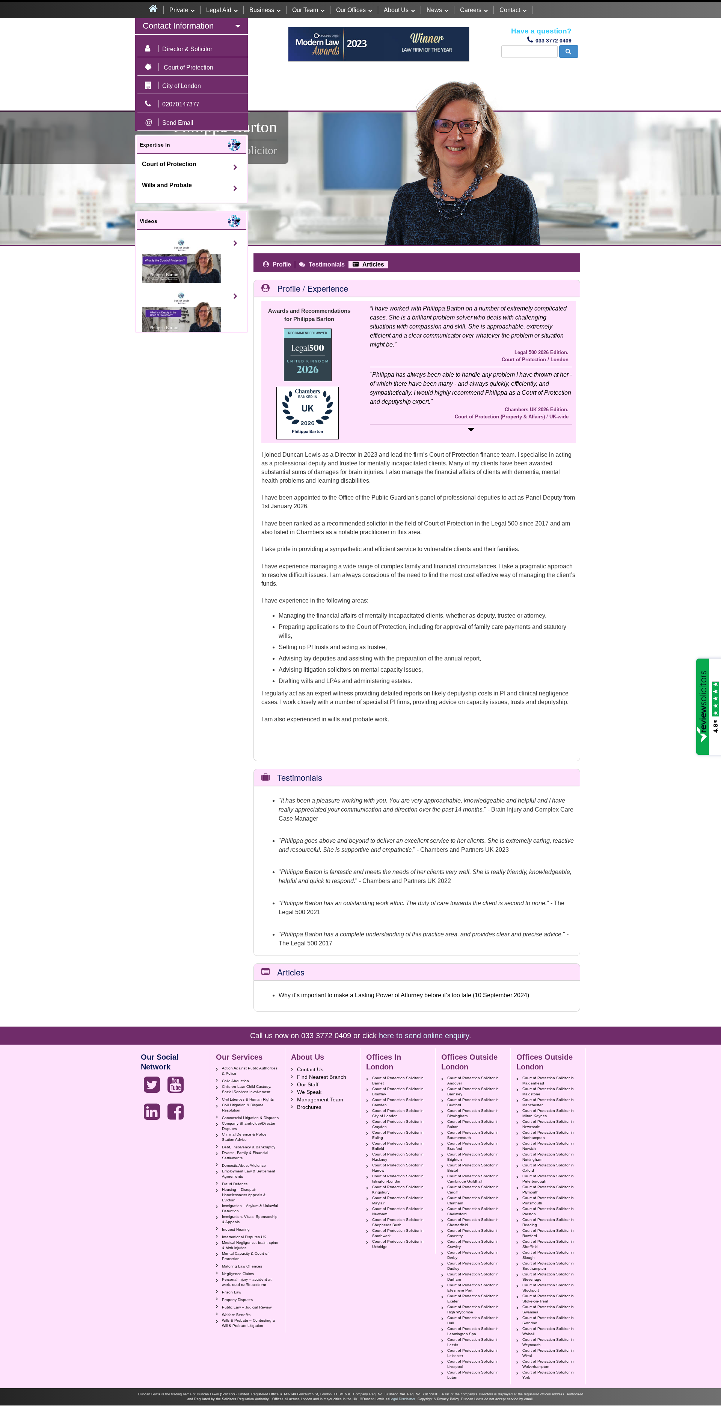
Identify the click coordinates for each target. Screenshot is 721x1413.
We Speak (309, 1092)
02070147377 (180, 104)
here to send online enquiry (424, 1035)
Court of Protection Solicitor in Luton (473, 1375)
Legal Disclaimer (402, 1399)
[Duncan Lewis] (152, 1084)
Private (178, 10)
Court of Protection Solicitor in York (548, 1375)
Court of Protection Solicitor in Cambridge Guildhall (473, 1178)
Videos (148, 221)
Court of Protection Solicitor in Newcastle (548, 1124)
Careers (470, 10)
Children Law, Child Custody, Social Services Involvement (246, 1089)
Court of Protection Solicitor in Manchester (548, 1102)
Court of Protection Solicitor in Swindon (548, 1320)
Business (261, 10)
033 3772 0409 (553, 41)
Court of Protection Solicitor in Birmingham (473, 1113)
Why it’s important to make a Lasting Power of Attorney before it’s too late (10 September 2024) (404, 995)
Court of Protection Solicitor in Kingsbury (398, 1189)
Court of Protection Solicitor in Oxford (548, 1167)
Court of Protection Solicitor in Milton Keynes (548, 1113)
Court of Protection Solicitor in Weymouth (548, 1342)
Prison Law (231, 1292)
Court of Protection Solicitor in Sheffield (548, 1244)
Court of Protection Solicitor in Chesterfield (473, 1222)
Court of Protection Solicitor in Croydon (398, 1124)
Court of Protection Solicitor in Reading (548, 1222)
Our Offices (351, 10)
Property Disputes (237, 1300)
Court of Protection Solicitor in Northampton (548, 1135)
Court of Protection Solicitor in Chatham (473, 1200)
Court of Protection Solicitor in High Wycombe (473, 1309)
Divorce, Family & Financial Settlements (245, 1155)
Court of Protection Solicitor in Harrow (398, 1167)
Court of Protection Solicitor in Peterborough (548, 1178)
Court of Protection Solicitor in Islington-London (398, 1178)
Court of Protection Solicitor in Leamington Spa (473, 1331)
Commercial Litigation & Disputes (250, 1118)
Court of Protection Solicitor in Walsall (548, 1331)
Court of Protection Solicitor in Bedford (473, 1102)
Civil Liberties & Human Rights (248, 1099)
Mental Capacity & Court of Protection (245, 1256)
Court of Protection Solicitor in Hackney (398, 1157)
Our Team (305, 10)
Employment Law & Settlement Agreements (248, 1173)
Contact (509, 10)
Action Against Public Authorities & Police (250, 1070)
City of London (181, 86)
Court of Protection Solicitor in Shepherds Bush (398, 1222)
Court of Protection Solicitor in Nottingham (548, 1157)
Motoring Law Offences (242, 1266)
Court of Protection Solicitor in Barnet (398, 1080)
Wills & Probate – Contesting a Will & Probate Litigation (248, 1323)
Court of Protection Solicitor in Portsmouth (548, 1200)
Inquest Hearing (236, 1229)
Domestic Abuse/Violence (244, 1165)
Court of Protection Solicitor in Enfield (398, 1146)
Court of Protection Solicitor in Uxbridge (398, 1244)
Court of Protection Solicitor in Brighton (473, 1157)
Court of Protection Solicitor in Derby (473, 1255)
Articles (373, 264)
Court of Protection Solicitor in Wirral (548, 1353)
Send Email (177, 123)
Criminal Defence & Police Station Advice (244, 1137)
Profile (282, 264)
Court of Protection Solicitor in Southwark (398, 1233)
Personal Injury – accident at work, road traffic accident (247, 1282)
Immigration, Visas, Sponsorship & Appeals (250, 1219)
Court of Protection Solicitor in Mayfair (398, 1200)
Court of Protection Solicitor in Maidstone (548, 1091)
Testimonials (327, 264)
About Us (396, 10)
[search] (568, 51)
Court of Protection (169, 164)
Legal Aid (218, 10)
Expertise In (155, 145)
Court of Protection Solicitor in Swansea (548, 1309)
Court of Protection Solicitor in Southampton (548, 1266)
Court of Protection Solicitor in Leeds (473, 1342)
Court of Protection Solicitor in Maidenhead (548, 1080)
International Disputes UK (244, 1237)
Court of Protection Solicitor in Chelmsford (473, 1211)
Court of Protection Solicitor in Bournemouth (473, 1135)
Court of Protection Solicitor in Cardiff (473, 1189)
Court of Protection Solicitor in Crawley (473, 1244)
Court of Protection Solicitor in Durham (473, 1276)
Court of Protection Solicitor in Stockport (548, 1287)
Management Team (320, 1099)
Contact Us (310, 1069)
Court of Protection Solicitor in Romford (548, 1233)
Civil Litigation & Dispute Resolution (243, 1107)
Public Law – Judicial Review (247, 1307)
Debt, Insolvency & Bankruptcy (248, 1147)
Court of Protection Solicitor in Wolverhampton (548, 1364)
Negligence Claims (238, 1274)
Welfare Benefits (236, 1315)
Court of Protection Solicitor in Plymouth (548, 1189)
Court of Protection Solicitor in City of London (398, 1113)
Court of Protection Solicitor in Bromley (398, 1091)
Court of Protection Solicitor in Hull (473, 1320)
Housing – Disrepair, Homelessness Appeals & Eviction (244, 1194)
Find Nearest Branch (321, 1077)
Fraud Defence (235, 1184)
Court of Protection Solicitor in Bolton (473, 1124)
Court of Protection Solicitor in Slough (548, 1255)
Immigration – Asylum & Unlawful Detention (250, 1208)
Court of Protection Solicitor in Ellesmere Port (473, 1287)
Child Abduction (235, 1081)
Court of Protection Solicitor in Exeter (473, 1298)
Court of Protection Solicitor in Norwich (548, 1146)
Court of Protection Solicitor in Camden (398, 1102)
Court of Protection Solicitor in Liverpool (473, 1364)
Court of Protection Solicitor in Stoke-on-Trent (548, 1298)
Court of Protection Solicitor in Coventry (473, 1233)
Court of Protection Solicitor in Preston (548, 1211)
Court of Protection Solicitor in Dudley (473, 1266)
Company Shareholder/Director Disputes (248, 1126)
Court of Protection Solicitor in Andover (473, 1080)
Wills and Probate (167, 185)
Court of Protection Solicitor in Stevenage (548, 1276)
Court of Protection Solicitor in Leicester (473, 1353)
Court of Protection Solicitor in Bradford (473, 1146)
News (434, 10)
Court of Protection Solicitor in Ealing (398, 1135)
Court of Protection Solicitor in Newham (398, 1211)
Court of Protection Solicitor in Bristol (473, 1167)
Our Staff (307, 1084)
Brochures (309, 1107)
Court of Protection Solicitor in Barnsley (473, 1091)
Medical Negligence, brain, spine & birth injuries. (250, 1245)
